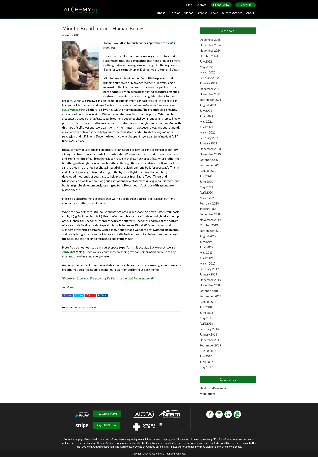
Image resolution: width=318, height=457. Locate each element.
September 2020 (210, 165)
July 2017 (206, 356)
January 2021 (208, 143)
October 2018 (209, 291)
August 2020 (208, 170)
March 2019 (207, 263)
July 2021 (206, 110)
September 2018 (210, 296)
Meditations (207, 393)
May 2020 (206, 187)
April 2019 (206, 258)
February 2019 (209, 269)
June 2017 (206, 362)
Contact (201, 5)
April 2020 (206, 192)
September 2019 (210, 230)
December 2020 (210, 149)
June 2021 (206, 116)
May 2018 (206, 318)
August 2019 (208, 236)
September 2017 (210, 345)
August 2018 (208, 301)
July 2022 (206, 61)
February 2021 (209, 138)
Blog (189, 5)
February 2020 (209, 203)
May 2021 (206, 121)
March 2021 (207, 132)
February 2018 (209, 329)
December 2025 (210, 39)
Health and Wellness (85, 307)
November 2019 (210, 220)
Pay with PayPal (107, 414)
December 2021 (210, 89)
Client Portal (221, 5)
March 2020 (207, 198)
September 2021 (210, 99)
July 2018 (206, 307)
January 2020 (208, 209)
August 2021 (208, 105)
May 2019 (206, 252)
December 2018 (210, 280)
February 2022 (209, 78)
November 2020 (210, 154)
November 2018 (210, 285)
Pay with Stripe (106, 425)
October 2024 (209, 56)
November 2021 (210, 94)
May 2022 (206, 67)
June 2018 (206, 312)
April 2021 (206, 127)
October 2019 (209, 225)
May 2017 (206, 367)
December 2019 (210, 214)
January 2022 (208, 83)
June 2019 (206, 247)
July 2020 (206, 176)
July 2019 (206, 241)
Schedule (246, 5)
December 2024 (210, 45)
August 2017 (208, 351)
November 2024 (210, 50)
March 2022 (207, 72)
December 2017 (210, 340)
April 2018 (206, 323)
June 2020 (206, 181)
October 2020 (209, 159)
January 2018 (208, 334)
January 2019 (208, 274)
